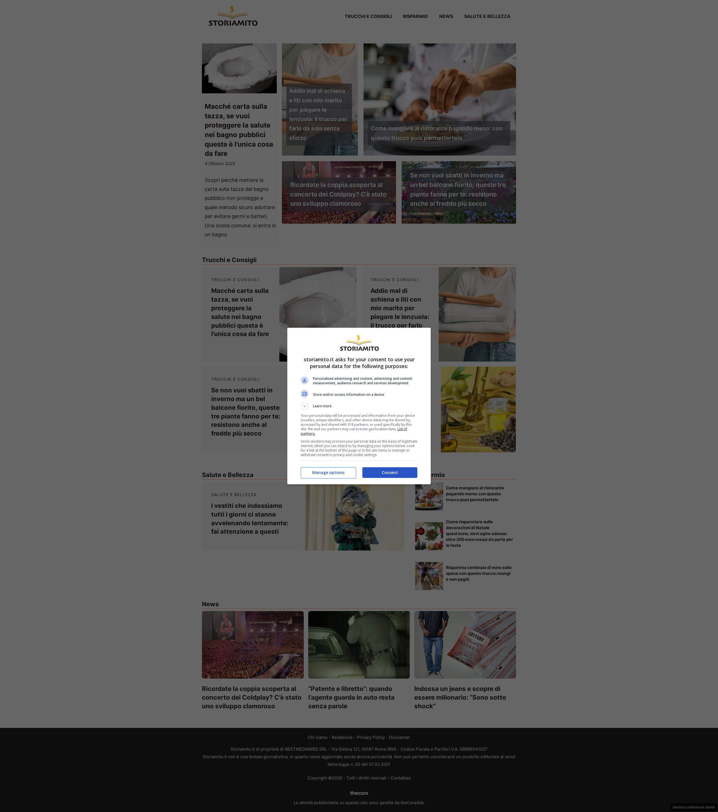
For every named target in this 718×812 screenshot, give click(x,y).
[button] (359, 406)
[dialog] (359, 406)
